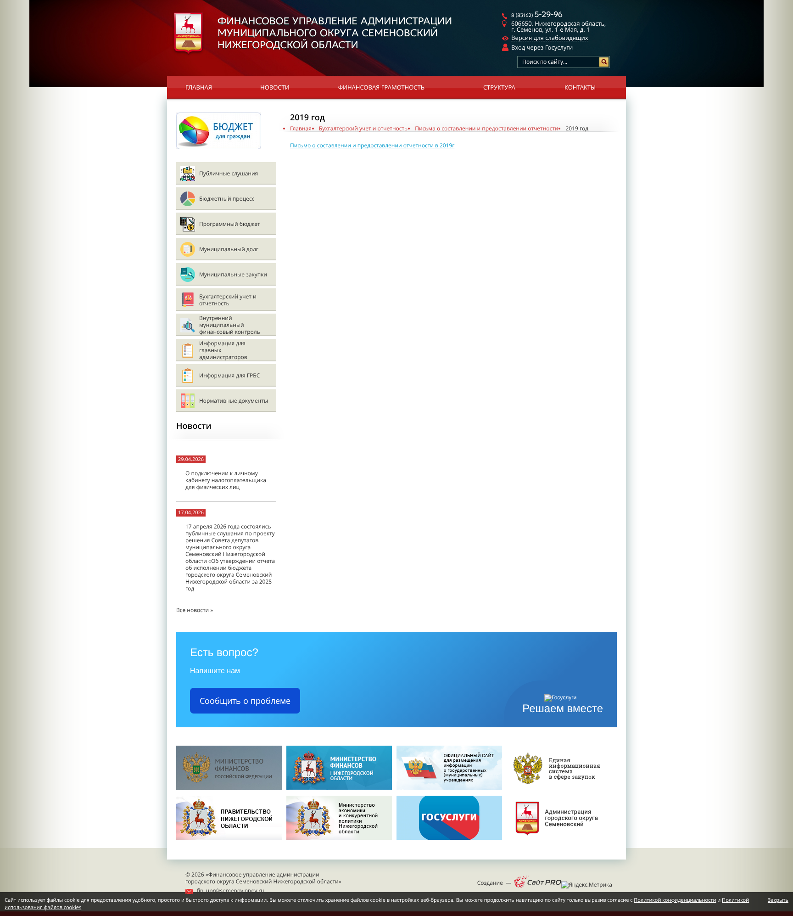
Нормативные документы (233, 401)
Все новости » (194, 610)
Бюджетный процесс (226, 198)
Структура (499, 87)
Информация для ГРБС (229, 375)
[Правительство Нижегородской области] (229, 842)
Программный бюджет (229, 224)
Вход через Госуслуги (542, 47)
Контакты (580, 87)
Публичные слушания (228, 173)
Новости (275, 87)
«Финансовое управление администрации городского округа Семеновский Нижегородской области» (263, 878)
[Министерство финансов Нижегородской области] (339, 788)
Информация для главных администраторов (223, 350)
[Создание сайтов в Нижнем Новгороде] (537, 882)
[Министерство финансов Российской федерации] (229, 788)
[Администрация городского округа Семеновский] (559, 842)
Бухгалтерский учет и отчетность (228, 299)
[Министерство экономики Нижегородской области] (339, 842)
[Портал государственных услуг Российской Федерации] (449, 842)
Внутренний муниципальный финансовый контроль (229, 325)
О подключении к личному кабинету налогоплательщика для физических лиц (225, 480)
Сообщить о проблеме (245, 700)
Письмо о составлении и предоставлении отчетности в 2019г (372, 145)
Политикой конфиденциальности (675, 900)
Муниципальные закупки (233, 274)
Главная (198, 87)
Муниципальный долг (228, 249)
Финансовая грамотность (381, 87)
